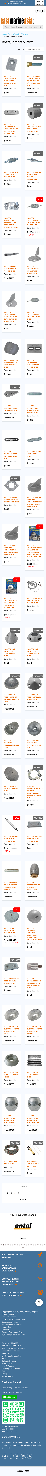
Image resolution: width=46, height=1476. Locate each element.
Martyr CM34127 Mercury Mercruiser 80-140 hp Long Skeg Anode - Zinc (11, 549)
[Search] (40, 27)
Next (22, 1200)
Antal (21, 1238)
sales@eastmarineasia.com (16, 4)
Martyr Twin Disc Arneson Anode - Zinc (10, 268)
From (32, 92)
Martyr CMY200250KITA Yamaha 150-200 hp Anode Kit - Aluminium (10, 602)
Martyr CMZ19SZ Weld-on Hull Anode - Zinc (11, 838)
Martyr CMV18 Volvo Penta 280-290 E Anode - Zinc (11, 499)
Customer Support (11, 1382)
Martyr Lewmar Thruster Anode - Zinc (11, 1074)
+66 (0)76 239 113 (9, 1432)
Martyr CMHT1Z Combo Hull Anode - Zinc (11, 174)
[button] (39, 1302)
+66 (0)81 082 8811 (16, 2)
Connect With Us (11, 1436)
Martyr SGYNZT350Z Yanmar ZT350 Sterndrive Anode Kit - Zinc (11, 222)
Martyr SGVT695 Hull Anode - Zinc (34, 454)
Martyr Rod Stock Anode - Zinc (33, 1074)
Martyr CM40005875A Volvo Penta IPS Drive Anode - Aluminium (11, 128)
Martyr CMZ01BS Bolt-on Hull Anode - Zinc (34, 838)
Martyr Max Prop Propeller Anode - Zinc (34, 697)
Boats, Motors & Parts (17, 42)
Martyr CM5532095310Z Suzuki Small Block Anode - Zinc (10, 80)
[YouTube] (29, 1456)
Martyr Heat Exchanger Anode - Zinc (9, 930)
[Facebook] (11, 1456)
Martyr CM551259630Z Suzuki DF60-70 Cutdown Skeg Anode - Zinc (10, 316)
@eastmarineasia (15, 1392)
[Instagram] (23, 1456)
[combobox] (23, 27)
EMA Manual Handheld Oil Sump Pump (33, 1164)
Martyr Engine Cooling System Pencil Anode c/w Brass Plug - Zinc (34, 80)
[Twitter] (5, 1456)
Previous (24, 1187)
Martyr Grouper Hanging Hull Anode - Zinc (34, 600)
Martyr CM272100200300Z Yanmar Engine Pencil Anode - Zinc (34, 983)
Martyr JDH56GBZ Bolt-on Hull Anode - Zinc (11, 981)
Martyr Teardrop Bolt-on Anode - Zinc (11, 408)
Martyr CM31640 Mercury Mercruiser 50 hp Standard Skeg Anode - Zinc (34, 501)
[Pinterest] (17, 1456)
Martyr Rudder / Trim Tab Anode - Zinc (11, 788)
